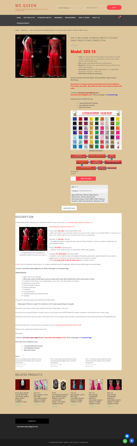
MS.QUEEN (26, 5)
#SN (80, 201)
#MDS (92, 199)
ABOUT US (96, 17)
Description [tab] (69, 208)
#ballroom (79, 195)
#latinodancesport (78, 199)
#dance (86, 195)
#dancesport (93, 195)
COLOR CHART (104, 233)
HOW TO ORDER (84, 17)
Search (114, 7)
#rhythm (75, 201)
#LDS (87, 199)
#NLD (96, 199)
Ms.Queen (97, 201)
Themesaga (84, 442)
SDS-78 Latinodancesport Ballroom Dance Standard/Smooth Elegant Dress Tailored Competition (28, 361)
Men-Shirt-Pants (85, 107)
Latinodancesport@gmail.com (87, 93)
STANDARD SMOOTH (45, 17)
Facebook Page (63, 268)
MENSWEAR (58, 17)
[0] (119, 18)
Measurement (70, 17)
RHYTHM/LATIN (29, 17)
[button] (22, 385)
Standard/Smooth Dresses (89, 103)
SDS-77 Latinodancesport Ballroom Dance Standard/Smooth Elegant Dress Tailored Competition (98, 361)
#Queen (102, 199)
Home (19, 17)
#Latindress (90, 197)
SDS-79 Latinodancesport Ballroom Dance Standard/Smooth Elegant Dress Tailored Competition (63, 361)
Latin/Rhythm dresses (87, 105)
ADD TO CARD (86, 178)
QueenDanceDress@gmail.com (81, 95)
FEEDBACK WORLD (23, 23)
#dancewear (76, 197)
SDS (103, 201)
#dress (83, 197)
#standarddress (87, 201)
